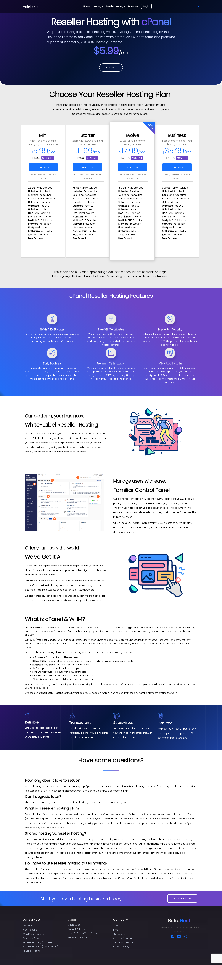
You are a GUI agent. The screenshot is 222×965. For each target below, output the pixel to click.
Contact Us (119, 933)
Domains (133, 6)
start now (43, 167)
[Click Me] (172, 936)
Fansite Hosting (32, 950)
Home (86, 6)
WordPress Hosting (34, 933)
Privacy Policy (121, 946)
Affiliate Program (123, 938)
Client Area (74, 924)
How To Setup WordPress (82, 933)
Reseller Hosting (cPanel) (37, 942)
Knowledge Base (77, 937)
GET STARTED (111, 67)
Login (146, 6)
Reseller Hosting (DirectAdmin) (40, 946)
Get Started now (182, 898)
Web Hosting (30, 929)
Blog (116, 929)
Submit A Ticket (77, 929)
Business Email (31, 938)
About (116, 925)
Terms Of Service (123, 942)
